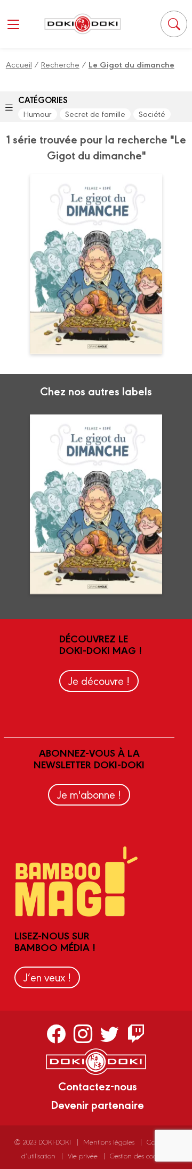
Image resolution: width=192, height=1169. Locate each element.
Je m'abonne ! (89, 794)
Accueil (19, 64)
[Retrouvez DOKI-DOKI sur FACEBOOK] (56, 1033)
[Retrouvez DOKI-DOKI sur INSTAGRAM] (83, 1033)
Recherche (60, 64)
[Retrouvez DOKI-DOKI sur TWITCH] (136, 1033)
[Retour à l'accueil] (83, 24)
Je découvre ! (99, 680)
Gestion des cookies (139, 1155)
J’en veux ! (47, 977)
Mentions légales (108, 1141)
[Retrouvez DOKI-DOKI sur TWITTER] (109, 1033)
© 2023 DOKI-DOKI (42, 1141)
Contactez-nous (97, 1086)
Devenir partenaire (97, 1104)
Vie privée (83, 1155)
